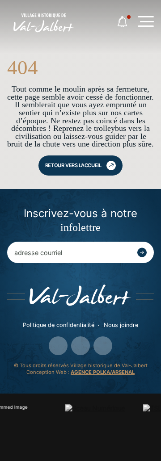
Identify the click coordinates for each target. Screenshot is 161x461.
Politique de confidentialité (58, 325)
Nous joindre (121, 325)
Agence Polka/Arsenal (103, 372)
